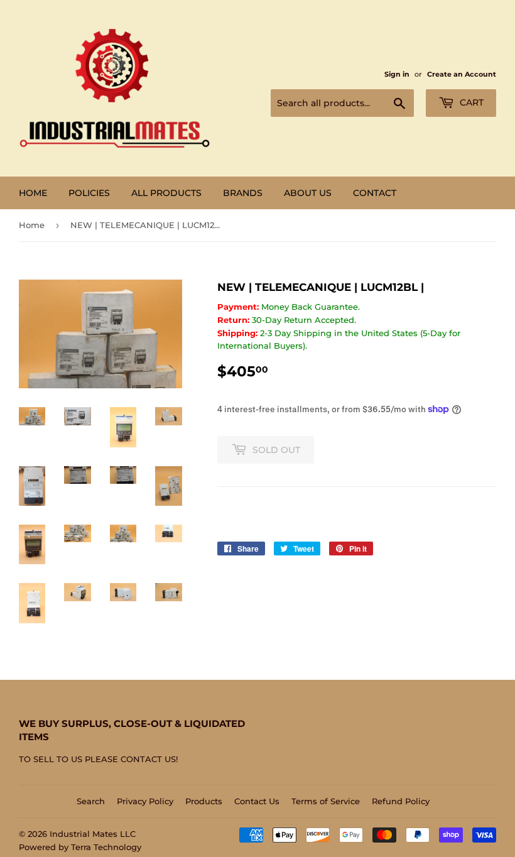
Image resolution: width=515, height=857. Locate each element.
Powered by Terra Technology (80, 847)
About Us (308, 193)
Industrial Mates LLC (93, 834)
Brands (243, 193)
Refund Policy (401, 801)
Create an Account (461, 74)
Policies (89, 193)
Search (91, 801)
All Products (166, 193)
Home (33, 193)
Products (203, 801)
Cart (470, 102)
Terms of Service (325, 801)
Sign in (396, 74)
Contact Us (256, 801)
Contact (374, 193)
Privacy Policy (145, 801)
